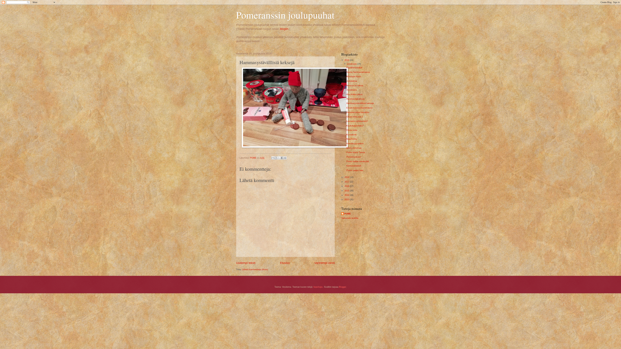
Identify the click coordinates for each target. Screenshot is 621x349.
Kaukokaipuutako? (355, 126)
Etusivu (285, 263)
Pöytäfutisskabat (354, 67)
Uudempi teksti (245, 263)
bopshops (318, 287)
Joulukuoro (351, 90)
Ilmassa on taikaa (354, 85)
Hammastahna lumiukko (357, 112)
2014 (347, 195)
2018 (347, 177)
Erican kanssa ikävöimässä (359, 108)
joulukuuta (352, 64)
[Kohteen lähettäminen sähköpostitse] (272, 158)
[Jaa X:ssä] (279, 158)
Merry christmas (354, 148)
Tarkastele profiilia (349, 218)
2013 (347, 199)
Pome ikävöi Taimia (355, 152)
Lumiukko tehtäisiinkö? (357, 121)
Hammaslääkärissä (355, 99)
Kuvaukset (351, 134)
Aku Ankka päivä (354, 94)
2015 (347, 190)
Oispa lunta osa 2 (354, 116)
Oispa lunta (351, 130)
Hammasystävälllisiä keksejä (360, 103)
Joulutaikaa (351, 81)
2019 (347, 60)
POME (347, 214)
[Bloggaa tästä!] (276, 158)
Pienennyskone (353, 157)
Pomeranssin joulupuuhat (285, 14)
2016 (347, 186)
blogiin (284, 29)
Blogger (342, 287)
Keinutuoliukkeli (353, 166)
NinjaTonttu (351, 139)
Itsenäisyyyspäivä (354, 143)
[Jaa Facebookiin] (282, 158)
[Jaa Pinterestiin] (285, 158)
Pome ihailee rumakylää (357, 161)
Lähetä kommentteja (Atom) (255, 269)
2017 (347, 182)
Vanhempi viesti (324, 263)
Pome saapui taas (354, 170)
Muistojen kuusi (353, 76)
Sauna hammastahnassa (358, 72)
